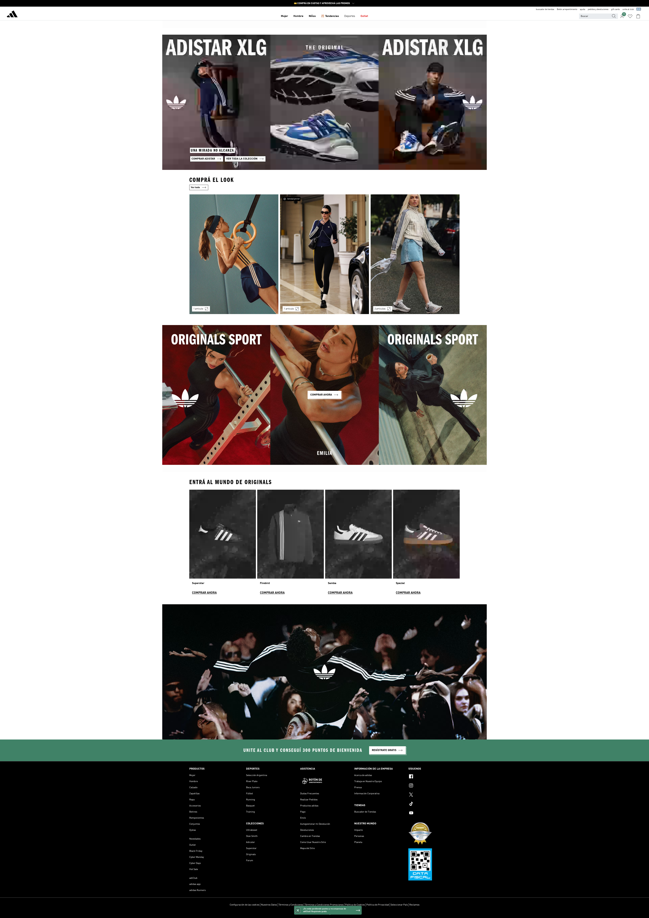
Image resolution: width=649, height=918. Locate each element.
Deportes (349, 16)
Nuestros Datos (269, 905)
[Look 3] (415, 254)
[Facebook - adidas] (434, 776)
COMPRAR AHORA (204, 592)
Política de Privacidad (377, 905)
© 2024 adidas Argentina (324, 913)
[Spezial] (426, 543)
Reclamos (414, 905)
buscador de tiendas (545, 9)
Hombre (298, 16)
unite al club (628, 9)
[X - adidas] (434, 795)
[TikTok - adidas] (434, 804)
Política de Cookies (355, 905)
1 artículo (198, 309)
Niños (312, 16)
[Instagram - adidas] (434, 786)
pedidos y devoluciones (598, 9)
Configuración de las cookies (244, 905)
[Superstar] (222, 543)
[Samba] (358, 543)
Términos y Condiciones (291, 905)
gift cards (615, 9)
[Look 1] (234, 254)
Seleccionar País (399, 905)
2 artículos (380, 309)
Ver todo (195, 187)
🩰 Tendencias (330, 16)
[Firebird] (290, 543)
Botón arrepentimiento (567, 9)
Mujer (284, 16)
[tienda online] (12, 14)
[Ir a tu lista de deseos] (630, 16)
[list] (324, 256)
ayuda (582, 9)
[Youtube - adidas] (434, 813)
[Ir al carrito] (638, 16)
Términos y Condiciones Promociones (324, 905)
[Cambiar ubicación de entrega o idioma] (638, 9)
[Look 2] (324, 254)
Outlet (364, 16)
